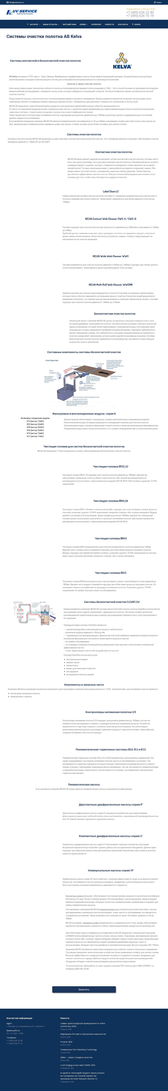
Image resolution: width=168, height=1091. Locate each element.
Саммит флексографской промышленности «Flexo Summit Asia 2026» (82, 1024)
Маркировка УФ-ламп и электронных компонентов (83, 1034)
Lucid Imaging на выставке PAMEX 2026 (77, 1065)
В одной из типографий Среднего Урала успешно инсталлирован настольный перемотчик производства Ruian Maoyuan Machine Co (82, 1076)
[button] (136, 24)
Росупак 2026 (66, 1042)
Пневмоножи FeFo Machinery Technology (78, 1049)
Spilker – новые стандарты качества (76, 1057)
